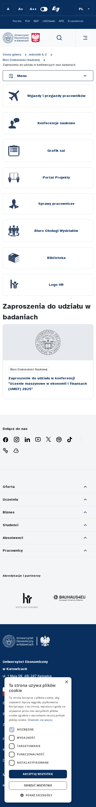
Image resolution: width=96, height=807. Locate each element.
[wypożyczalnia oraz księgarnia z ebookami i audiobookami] (16, 450)
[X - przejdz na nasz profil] (48, 440)
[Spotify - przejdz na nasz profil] (59, 440)
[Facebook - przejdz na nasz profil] (5, 440)
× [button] (66, 682)
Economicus (75, 21)
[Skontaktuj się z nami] (5, 450)
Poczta (17, 21)
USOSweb (49, 21)
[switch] (44, 9)
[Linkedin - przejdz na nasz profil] (27, 440)
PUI (27, 21)
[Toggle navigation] (84, 38)
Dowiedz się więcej (40, 720)
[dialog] (37, 740)
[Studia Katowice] (21, 38)
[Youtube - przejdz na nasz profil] (38, 440)
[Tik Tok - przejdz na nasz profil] (69, 440)
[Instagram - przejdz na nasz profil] (16, 440)
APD (61, 21)
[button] (84, 9)
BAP (36, 21)
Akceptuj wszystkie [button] (38, 774)
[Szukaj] (59, 37)
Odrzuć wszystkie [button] (38, 785)
